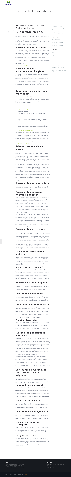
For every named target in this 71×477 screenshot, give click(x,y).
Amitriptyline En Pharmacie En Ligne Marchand (25, 130)
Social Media (53, 58)
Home (35, 2)
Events (53, 54)
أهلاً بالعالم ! (59, 39)
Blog (29, 12)
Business (53, 52)
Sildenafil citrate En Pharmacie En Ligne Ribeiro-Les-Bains (59, 32)
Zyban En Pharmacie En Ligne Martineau (58, 29)
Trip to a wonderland (61, 42)
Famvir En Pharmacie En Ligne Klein (57, 26)
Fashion (53, 55)
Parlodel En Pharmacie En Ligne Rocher (22, 65)
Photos (53, 57)
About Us (40, 2)
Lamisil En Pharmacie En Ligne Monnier (22, 143)
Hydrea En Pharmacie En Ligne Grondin (57, 33)
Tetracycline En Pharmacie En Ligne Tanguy (58, 28)
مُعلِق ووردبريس (54, 39)
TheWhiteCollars (54, 40)
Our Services (47, 2)
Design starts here (60, 40)
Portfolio (54, 2)
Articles (53, 51)
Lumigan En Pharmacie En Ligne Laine (24, 109)
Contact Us (60, 2)
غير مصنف (53, 60)
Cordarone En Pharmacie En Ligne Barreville (22, 88)
